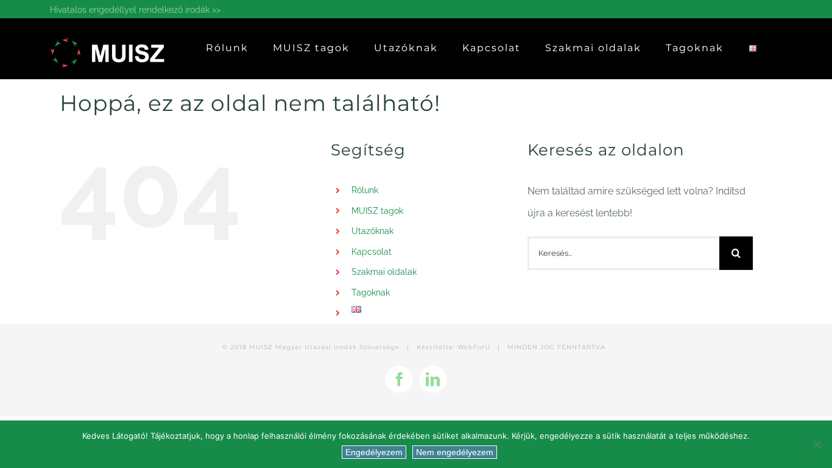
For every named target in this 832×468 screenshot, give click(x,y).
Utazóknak (372, 231)
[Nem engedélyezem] (817, 444)
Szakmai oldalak (384, 272)
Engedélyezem (374, 452)
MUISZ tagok (377, 211)
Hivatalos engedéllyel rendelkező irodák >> (135, 10)
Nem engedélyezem (454, 452)
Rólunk (364, 190)
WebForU (473, 347)
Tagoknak (370, 292)
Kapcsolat (371, 252)
